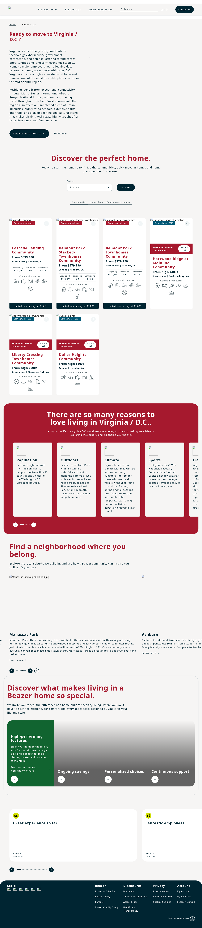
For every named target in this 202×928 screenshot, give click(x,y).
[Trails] (178, 286)
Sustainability (102, 896)
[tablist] (101, 202)
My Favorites (184, 896)
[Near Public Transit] (77, 384)
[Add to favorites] (46, 223)
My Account (183, 891)
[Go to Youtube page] (33, 890)
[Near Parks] (16, 281)
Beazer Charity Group (107, 907)
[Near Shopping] (23, 281)
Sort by (70, 181)
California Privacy (162, 896)
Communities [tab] (79, 202)
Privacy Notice (161, 891)
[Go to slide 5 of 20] (26, 869)
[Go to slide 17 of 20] (42, 869)
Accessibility (130, 901)
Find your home (47, 9)
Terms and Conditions (135, 896)
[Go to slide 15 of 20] (39, 869)
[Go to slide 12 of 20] (35, 869)
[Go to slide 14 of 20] (38, 869)
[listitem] (73, 835)
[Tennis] (171, 286)
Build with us (73, 9)
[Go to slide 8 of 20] (30, 869)
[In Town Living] (31, 389)
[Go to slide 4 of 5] (20, 670)
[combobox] (89, 187)
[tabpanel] (101, 303)
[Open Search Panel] (121, 9)
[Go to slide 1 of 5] (22, 524)
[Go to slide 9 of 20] (31, 869)
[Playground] (45, 281)
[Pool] (164, 286)
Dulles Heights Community (72, 356)
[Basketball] (157, 286)
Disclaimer (60, 133)
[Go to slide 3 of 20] (23, 869)
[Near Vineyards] (77, 297)
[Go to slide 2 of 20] (22, 869)
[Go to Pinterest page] (39, 890)
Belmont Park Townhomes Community (119, 252)
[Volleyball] (63, 289)
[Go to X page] (27, 890)
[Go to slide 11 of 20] (34, 869)
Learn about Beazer (101, 9)
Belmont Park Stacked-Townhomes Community (72, 254)
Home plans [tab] (96, 202)
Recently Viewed (186, 901)
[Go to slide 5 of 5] (29, 524)
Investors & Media (105, 891)
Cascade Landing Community (28, 250)
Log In (164, 9)
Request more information (29, 133)
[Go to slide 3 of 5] (26, 524)
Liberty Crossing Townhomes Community (27, 358)
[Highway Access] (38, 281)
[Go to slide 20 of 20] (46, 869)
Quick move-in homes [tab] (118, 202)
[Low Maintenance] (31, 288)
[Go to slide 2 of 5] (25, 524)
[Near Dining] (31, 281)
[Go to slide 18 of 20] (43, 869)
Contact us (184, 9)
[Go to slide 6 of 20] (27, 869)
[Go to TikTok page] (21, 890)
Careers (99, 901)
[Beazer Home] (19, 9)
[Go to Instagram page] (15, 890)
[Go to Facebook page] (9, 890)
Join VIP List (184, 248)
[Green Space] (70, 289)
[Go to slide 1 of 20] (19, 869)
